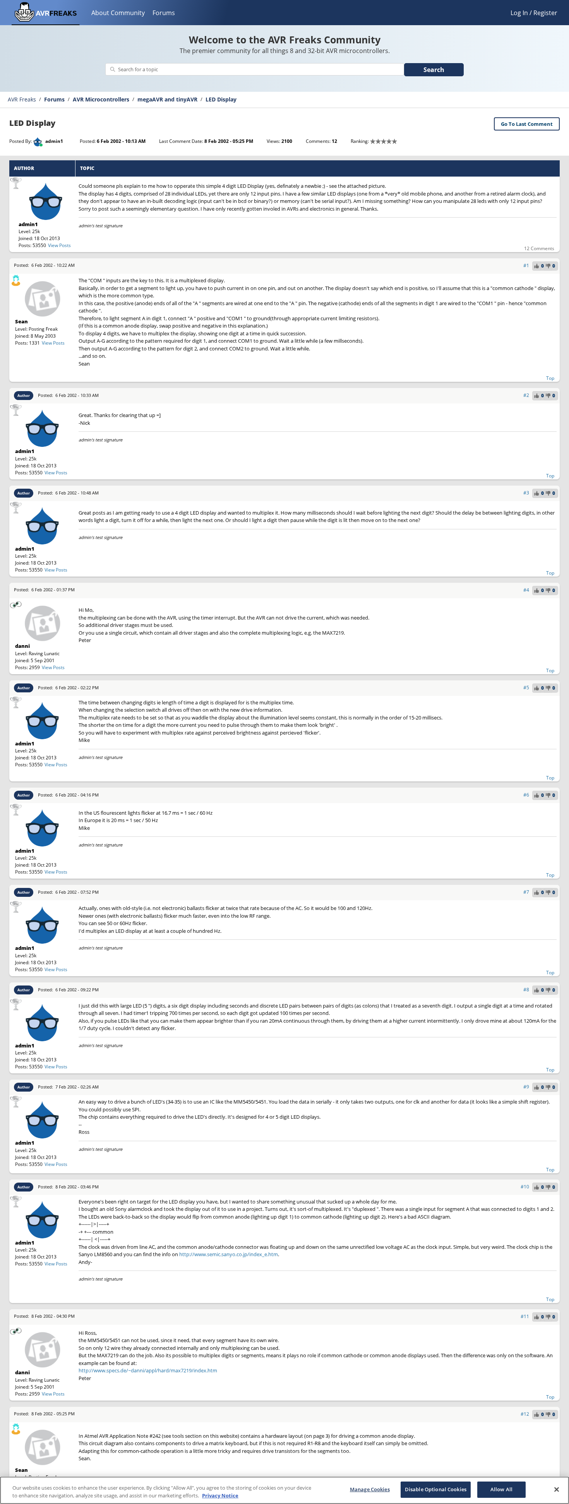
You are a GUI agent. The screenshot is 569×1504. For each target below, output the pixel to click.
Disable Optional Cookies (435, 1489)
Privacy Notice (220, 1495)
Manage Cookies (370, 1489)
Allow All (501, 1489)
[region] (284, 1490)
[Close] (556, 1489)
